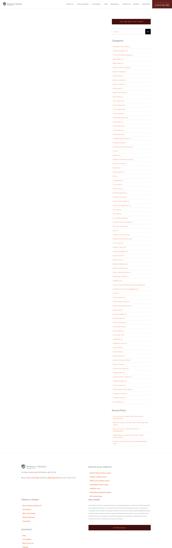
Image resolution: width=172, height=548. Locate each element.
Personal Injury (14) (119, 297)
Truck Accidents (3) (119, 385)
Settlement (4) (117, 339)
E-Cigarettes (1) (118, 180)
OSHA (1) (116, 293)
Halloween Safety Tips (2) (121, 235)
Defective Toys (95, 488)
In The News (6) (118, 243)
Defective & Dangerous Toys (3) (123, 159)
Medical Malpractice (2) (120, 264)
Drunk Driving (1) (118, 172)
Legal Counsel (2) (118, 255)
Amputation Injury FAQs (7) (121, 46)
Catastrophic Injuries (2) (120, 118)
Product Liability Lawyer (98, 477)
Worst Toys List (27, 543)
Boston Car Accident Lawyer (99, 481)
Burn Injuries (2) (118, 97)
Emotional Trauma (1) (120, 197)
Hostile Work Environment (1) (122, 239)
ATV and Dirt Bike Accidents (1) (123, 55)
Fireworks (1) (117, 210)
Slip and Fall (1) (118, 347)
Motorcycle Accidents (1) (121, 276)
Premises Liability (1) (119, 314)
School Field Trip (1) (119, 327)
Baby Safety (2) (118, 59)
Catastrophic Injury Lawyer (99, 485)
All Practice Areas (96, 496)
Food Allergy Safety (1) (120, 218)
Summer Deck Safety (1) (121, 368)
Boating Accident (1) (119, 80)
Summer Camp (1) (119, 364)
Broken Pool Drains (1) (120, 92)
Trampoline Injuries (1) (120, 381)
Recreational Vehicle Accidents (100, 492)
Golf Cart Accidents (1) (120, 226)
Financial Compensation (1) (121, 205)
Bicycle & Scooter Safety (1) (122, 67)
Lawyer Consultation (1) (120, 251)
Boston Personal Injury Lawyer (100, 473)
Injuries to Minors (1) (119, 247)
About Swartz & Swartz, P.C (31, 506)
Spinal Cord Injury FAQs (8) (121, 360)
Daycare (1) (116, 155)
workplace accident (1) (120, 393)
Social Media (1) (118, 352)
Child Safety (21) (118, 130)
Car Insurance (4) (118, 113)
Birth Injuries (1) (118, 76)
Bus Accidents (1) (118, 101)
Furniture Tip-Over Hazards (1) (123, 222)
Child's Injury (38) (118, 134)
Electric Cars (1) (118, 189)
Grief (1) (115, 230)
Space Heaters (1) (119, 356)
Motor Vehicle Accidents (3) (121, 272)
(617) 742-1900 (33, 478)
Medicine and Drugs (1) (120, 268)
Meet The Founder (28, 513)
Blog (24, 535)
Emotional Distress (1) (120, 193)
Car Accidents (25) (119, 109)
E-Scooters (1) (117, 184)
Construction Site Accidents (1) (123, 147)
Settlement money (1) (120, 343)
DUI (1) (115, 176)
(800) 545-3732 (53, 478)
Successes (26, 521)
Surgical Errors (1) (118, 373)
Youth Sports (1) (118, 402)
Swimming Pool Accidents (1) (122, 377)
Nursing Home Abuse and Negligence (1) (126, 289)
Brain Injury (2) (117, 88)
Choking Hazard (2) (119, 143)
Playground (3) (117, 310)
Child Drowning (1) (119, 126)
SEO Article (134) (118, 335)
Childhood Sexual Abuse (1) (122, 138)
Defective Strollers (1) (120, 164)
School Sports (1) (118, 331)
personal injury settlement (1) (122, 306)
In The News (26, 539)
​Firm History (26, 509)
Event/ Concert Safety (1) (121, 201)
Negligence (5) (117, 281)
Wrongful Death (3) (119, 398)
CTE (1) (115, 151)
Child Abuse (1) (118, 122)
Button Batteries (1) (119, 105)
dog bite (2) (116, 168)
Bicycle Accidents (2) (119, 72)
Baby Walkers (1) (118, 63)
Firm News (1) (117, 214)
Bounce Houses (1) (119, 84)
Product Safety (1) (119, 318)
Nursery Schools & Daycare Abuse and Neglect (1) (129, 285)
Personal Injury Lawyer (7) (121, 301)
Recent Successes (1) (120, 322)
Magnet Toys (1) (118, 260)
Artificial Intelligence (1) (120, 51)
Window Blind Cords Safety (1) (123, 389)
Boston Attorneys (28, 517)
